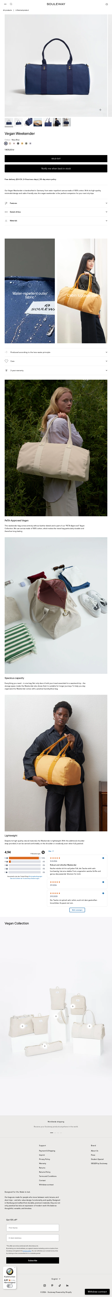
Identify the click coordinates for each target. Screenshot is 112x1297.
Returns (42, 1168)
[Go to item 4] (38, 122)
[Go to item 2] (18, 122)
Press (93, 1155)
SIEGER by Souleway (99, 1163)
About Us (94, 1150)
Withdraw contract (46, 1184)
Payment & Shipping (47, 1150)
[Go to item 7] (66, 122)
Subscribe (56, 1278)
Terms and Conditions (47, 1176)
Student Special (97, 1159)
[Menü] (14, 1268)
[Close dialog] (85, 1240)
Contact (42, 1180)
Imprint (42, 1155)
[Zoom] (100, 110)
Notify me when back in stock (56, 168)
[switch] (10, 1286)
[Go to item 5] (47, 122)
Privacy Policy (44, 1159)
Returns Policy (44, 1172)
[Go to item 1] (9, 122)
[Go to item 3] (28, 122)
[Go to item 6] (57, 122)
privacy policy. (45, 1286)
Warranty (42, 1163)
